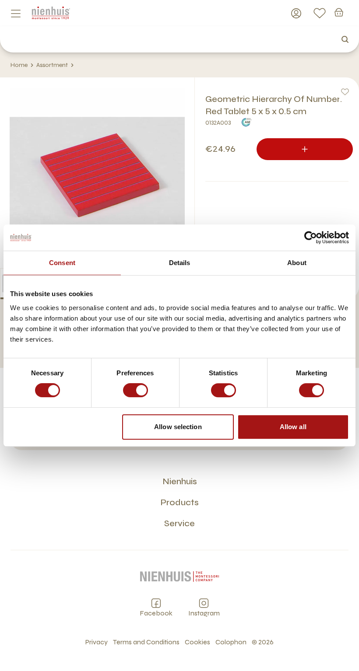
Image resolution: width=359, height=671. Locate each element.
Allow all (293, 426)
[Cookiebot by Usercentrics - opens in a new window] (310, 237)
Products (179, 502)
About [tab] (296, 262)
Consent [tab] (62, 262)
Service (179, 523)
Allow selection (178, 426)
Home (19, 65)
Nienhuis (179, 481)
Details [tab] (179, 262)
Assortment (52, 65)
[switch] (135, 390)
